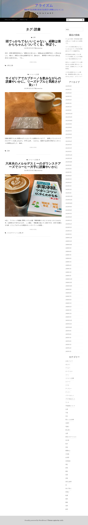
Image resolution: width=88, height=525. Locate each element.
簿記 (66, 464)
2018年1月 (68, 317)
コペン (67, 375)
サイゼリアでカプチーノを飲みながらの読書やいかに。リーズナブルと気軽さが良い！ (33, 81)
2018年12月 (68, 279)
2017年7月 (68, 337)
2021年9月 (68, 165)
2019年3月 (68, 268)
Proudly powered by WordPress (35, 520)
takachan (39, 48)
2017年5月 (68, 344)
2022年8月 (68, 127)
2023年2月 (68, 107)
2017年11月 (68, 324)
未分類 (67, 440)
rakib (61, 520)
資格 (66, 478)
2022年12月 (68, 113)
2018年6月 (68, 299)
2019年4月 (68, 265)
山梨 (66, 433)
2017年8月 (68, 334)
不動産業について (70, 406)
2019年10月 (68, 244)
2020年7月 (68, 213)
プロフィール (23, 19)
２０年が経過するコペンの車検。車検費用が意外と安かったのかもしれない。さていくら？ (73, 74)
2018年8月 (68, 293)
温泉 (66, 447)
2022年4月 (68, 141)
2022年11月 (68, 117)
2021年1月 (68, 193)
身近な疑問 (68, 481)
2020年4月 (68, 224)
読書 (11, 65)
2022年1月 (68, 151)
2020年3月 (68, 227)
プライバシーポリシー (11, 19)
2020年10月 (68, 203)
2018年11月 (68, 282)
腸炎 (66, 471)
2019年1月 (68, 275)
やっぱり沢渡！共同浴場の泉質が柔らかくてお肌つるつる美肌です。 (73, 41)
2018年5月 (68, 303)
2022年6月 (68, 134)
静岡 (66, 509)
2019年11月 (68, 241)
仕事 (34, 37)
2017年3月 (68, 351)
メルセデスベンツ (12, 233)
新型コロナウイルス (70, 437)
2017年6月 (68, 341)
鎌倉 (66, 502)
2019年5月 (68, 262)
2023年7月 (68, 89)
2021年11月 (68, 158)
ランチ (67, 402)
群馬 (66, 468)
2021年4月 (68, 182)
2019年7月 (68, 255)
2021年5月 (68, 179)
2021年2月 (68, 189)
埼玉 (66, 416)
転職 (66, 495)
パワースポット (69, 395)
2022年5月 (68, 138)
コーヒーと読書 (34, 74)
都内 (66, 499)
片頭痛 (67, 454)
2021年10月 (68, 162)
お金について (69, 361)
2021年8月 (68, 168)
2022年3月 (68, 144)
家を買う (67, 430)
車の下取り (68, 488)
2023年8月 (68, 86)
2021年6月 (68, 175)
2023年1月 (68, 110)
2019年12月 (68, 237)
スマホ (67, 385)
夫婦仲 (67, 423)
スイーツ (67, 381)
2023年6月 (68, 93)
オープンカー (69, 371)
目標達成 (67, 461)
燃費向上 (67, 450)
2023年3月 (68, 103)
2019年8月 (68, 251)
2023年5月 (68, 96)
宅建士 (67, 426)
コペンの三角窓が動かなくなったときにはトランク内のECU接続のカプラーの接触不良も (73, 49)
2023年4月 (68, 100)
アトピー (67, 368)
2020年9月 (68, 206)
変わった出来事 (69, 419)
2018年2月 (68, 313)
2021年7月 (68, 172)
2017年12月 (68, 320)
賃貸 (66, 474)
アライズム (44, 5)
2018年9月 (68, 289)
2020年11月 (68, 200)
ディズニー (68, 388)
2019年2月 (68, 272)
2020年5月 (68, 220)
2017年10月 (68, 327)
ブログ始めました (70, 399)
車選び (67, 492)
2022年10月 (68, 120)
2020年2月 (68, 231)
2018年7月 (68, 296)
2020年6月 (68, 217)
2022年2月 (68, 148)
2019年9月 (68, 248)
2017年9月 (68, 331)
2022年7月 (68, 131)
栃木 (66, 444)
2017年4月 (68, 348)
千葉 (66, 412)
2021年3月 (68, 186)
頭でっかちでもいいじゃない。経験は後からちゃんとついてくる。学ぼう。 (33, 42)
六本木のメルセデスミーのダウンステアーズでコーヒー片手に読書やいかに (33, 165)
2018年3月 (68, 310)
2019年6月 (68, 258)
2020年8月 (68, 210)
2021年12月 (68, 155)
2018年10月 (68, 286)
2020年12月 (68, 196)
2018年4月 (68, 306)
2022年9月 (68, 124)
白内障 (67, 457)
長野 (66, 505)
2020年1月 (68, 234)
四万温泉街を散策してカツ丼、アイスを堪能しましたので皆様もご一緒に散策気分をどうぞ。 (73, 56)
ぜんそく (67, 364)
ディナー (67, 392)
